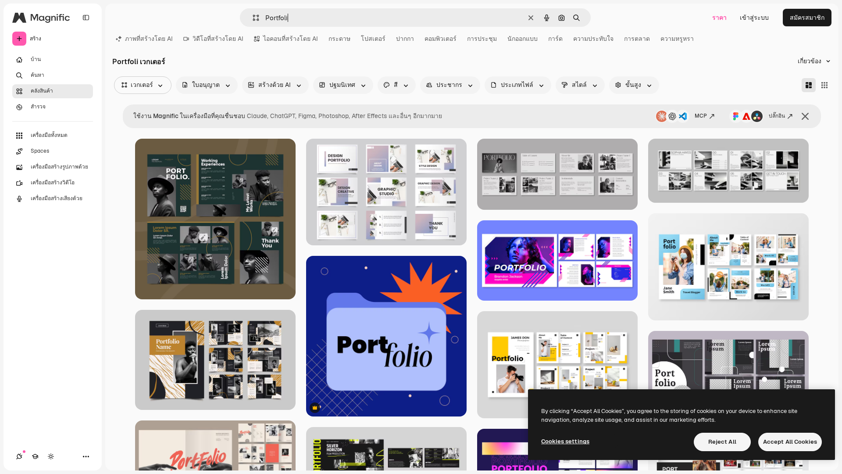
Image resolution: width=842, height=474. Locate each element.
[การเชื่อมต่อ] (19, 456)
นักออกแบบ (522, 39)
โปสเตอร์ (373, 39)
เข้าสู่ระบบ (754, 18)
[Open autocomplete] (252, 17)
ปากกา (405, 39)
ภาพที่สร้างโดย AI (149, 39)
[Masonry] (809, 85)
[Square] (824, 85)
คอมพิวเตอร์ (441, 39)
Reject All (722, 441)
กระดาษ (339, 39)
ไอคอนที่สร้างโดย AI (290, 39)
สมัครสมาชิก (807, 18)
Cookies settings (565, 441)
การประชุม (482, 39)
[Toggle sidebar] (86, 18)
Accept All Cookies (790, 441)
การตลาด (637, 39)
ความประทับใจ (593, 39)
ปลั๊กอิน (777, 115)
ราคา (719, 18)
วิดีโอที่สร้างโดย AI (218, 39)
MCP (701, 115)
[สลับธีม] (51, 456)
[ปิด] (805, 116)
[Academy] (35, 456)
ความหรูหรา (677, 39)
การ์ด (555, 39)
